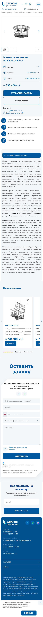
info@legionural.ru (32, 9)
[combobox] (5, 414)
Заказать (10, 343)
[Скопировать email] (22, 113)
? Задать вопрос (21, 101)
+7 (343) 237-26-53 (10, 534)
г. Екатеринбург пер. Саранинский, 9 (17, 540)
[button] (39, 31)
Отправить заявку (21, 93)
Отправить (21, 456)
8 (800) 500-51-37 (11, 9)
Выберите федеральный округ (16, 421)
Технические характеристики (15, 155)
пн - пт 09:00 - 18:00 (11, 547)
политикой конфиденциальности (20, 472)
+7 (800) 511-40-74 (14, 110)
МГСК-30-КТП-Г (12, 325)
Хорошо (28, 613)
